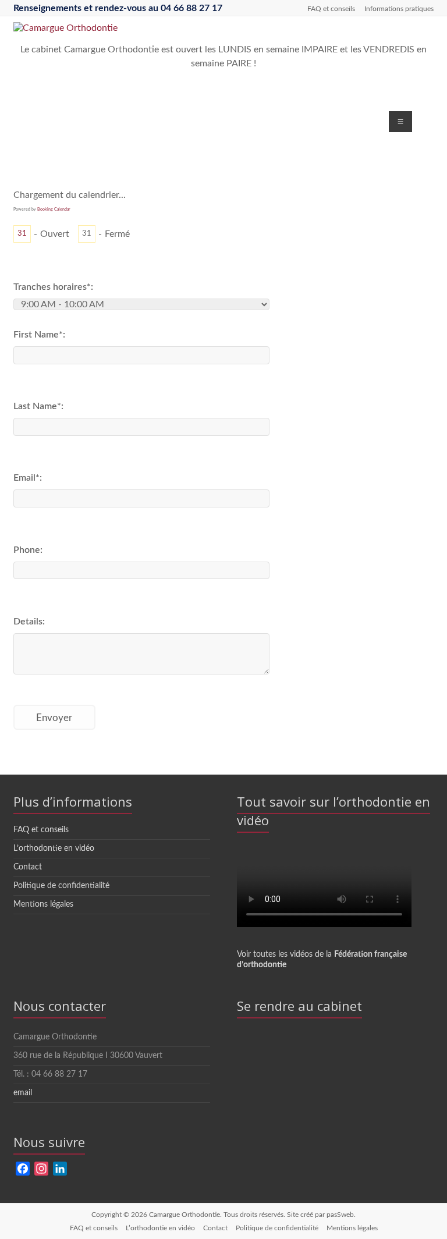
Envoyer (54, 718)
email (22, 1093)
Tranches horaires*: (53, 287)
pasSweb (340, 1214)
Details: (29, 621)
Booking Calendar (53, 209)
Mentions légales (43, 904)
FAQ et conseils (331, 8)
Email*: (27, 477)
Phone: (27, 550)
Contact (27, 867)
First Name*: (39, 334)
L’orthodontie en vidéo (53, 848)
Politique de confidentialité (61, 886)
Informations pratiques (399, 8)
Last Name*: (38, 406)
